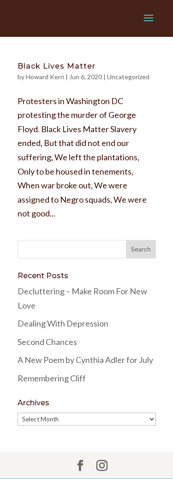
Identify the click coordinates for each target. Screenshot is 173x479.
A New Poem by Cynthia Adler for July (85, 360)
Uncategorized (128, 77)
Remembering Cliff (52, 378)
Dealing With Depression (63, 323)
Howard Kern (45, 77)
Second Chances (47, 342)
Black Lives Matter (56, 66)
